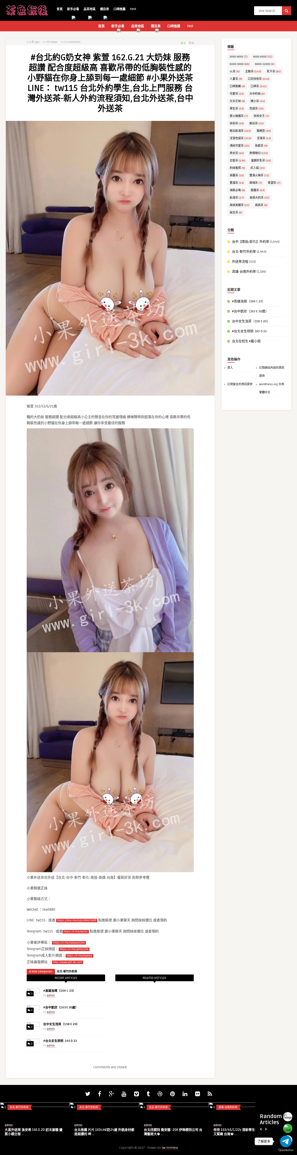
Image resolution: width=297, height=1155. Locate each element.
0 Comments (72, 42)
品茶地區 (90, 9)
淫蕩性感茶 (240, 138)
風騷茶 (258, 190)
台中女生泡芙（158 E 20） (61, 1024)
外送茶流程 (240, 262)
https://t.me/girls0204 (74, 949)
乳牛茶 (274, 71)
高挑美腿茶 (239, 205)
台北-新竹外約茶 (67, 971)
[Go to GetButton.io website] (285, 1150)
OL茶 (235, 71)
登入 (230, 368)
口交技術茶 (258, 79)
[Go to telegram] (286, 1141)
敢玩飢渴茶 (240, 131)
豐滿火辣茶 (259, 175)
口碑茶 (259, 86)
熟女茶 (237, 153)
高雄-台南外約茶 (244, 272)
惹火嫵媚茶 (239, 116)
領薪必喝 (237, 190)
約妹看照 (237, 168)
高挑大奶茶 (259, 198)
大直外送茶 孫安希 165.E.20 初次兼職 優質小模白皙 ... (33, 1132)
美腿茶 (237, 175)
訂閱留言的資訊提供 (239, 384)
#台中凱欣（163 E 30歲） (60, 1007)
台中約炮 (257, 94)
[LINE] (287, 1128)
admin (51, 995)
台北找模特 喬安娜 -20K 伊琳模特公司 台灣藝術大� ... (173, 1132)
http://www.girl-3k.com (67, 962)
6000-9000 (239, 64)
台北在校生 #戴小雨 (246, 341)
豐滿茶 (237, 183)
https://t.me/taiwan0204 (69, 943)
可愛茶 (237, 94)
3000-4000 (239, 56)
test (133, 9)
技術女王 (261, 116)
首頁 (60, 9)
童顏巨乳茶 (261, 160)
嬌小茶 (258, 101)
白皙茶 (237, 160)
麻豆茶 (236, 212)
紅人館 (258, 168)
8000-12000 (264, 64)
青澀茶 (274, 183)
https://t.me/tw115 (76, 931)
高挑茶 (261, 205)
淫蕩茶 (264, 138)
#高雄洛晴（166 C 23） (59, 991)
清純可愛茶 (239, 146)
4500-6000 (262, 56)
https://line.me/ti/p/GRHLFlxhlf (76, 920)
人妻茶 (236, 79)
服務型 (264, 131)
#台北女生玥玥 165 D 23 (60, 1041)
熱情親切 (258, 153)
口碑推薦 (119, 9)
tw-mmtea (170, 1148)
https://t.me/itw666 (79, 956)
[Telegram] (287, 1116)
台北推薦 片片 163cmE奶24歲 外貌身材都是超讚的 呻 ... (104, 1132)
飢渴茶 (237, 198)
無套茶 (261, 146)
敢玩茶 (256, 123)
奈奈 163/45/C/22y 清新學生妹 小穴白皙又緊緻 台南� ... (242, 1132)
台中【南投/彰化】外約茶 (250, 242)
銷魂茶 (255, 183)
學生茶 (237, 108)
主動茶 (253, 71)
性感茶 (256, 108)
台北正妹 (237, 101)
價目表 (104, 9)
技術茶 (237, 123)
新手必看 (73, 9)
